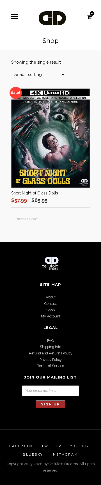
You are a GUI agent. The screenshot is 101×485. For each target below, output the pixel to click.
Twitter (52, 446)
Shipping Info (50, 347)
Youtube (80, 446)
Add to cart (29, 219)
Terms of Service (50, 366)
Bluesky (33, 454)
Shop (50, 310)
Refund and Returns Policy (50, 353)
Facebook (21, 446)
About (51, 297)
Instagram (64, 454)
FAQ (50, 340)
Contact (50, 303)
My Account (50, 316)
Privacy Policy (51, 360)
